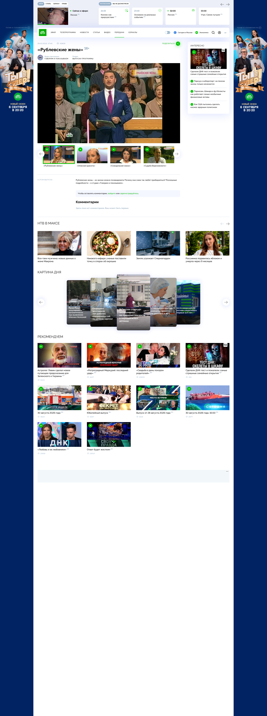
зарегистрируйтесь (129, 193)
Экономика (203, 33)
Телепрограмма (68, 32)
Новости (84, 32)
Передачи (119, 32)
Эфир (53, 32)
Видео (107, 32)
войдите (112, 193)
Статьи (96, 32)
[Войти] (219, 32)
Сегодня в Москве (185, 33)
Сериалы (132, 32)
